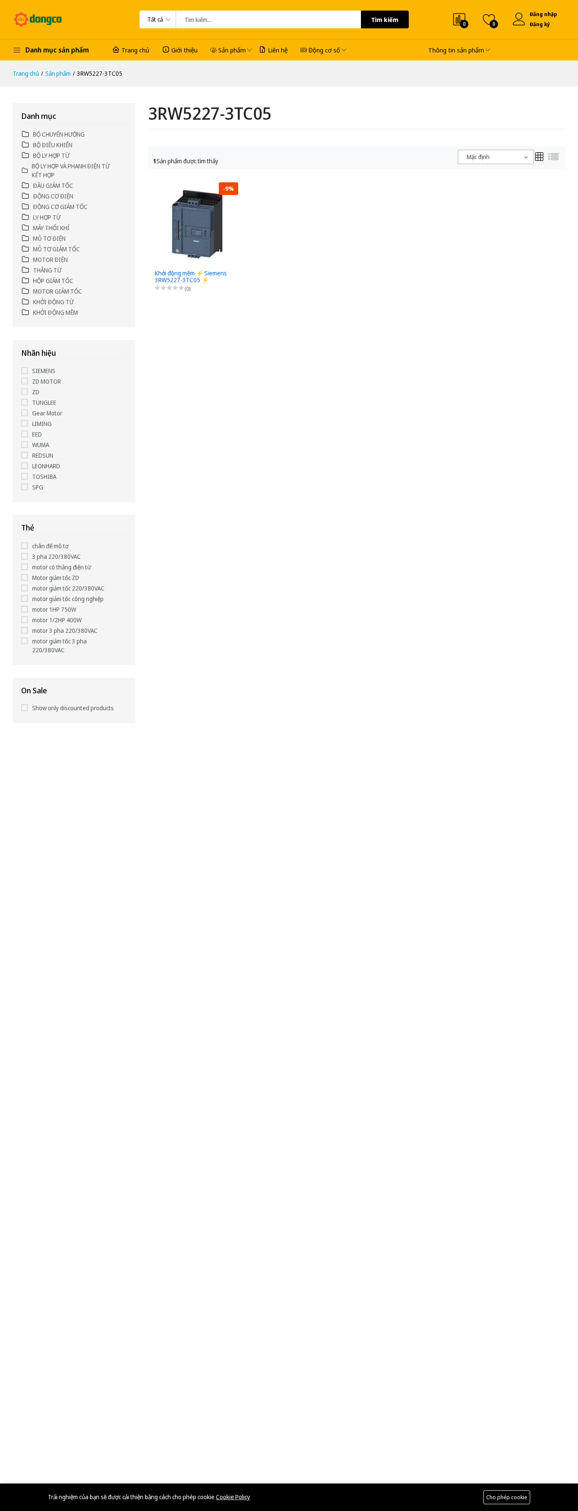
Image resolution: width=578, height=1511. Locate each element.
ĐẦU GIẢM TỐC (53, 185)
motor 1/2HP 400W (57, 620)
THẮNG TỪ (47, 270)
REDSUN (42, 455)
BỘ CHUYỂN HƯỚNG (59, 134)
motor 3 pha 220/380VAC (65, 630)
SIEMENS (43, 371)
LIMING (42, 424)
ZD (35, 392)
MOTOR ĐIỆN (50, 259)
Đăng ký (540, 24)
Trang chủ (135, 50)
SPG (37, 487)
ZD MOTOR (46, 381)
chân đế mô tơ (50, 546)
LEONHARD (46, 466)
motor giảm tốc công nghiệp (68, 599)
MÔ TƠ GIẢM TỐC (56, 249)
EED (37, 434)
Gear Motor (47, 413)
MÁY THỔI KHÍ (51, 228)
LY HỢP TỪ (47, 217)
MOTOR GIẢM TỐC (57, 291)
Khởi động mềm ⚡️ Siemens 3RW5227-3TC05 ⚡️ (191, 277)
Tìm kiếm (385, 20)
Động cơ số (324, 50)
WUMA (40, 445)
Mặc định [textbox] (478, 157)
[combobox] (496, 157)
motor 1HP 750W (54, 609)
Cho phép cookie (506, 1497)
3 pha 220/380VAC (56, 556)
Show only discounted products (73, 708)
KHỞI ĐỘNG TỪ (53, 302)
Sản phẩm (232, 50)
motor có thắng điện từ (61, 567)
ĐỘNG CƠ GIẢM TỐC (60, 207)
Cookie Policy (233, 1497)
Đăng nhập (543, 14)
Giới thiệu (184, 50)
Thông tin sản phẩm (456, 50)
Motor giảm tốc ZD (55, 578)
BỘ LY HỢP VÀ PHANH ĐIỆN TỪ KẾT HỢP (71, 170)
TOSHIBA (44, 477)
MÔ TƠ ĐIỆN (49, 238)
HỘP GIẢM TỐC (53, 281)
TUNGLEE (44, 402)
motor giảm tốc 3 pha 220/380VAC (59, 645)
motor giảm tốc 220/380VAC (68, 588)
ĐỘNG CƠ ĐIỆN (53, 196)
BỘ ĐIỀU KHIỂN (52, 145)
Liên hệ (278, 50)
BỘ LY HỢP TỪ (51, 155)
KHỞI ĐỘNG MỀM (55, 312)
